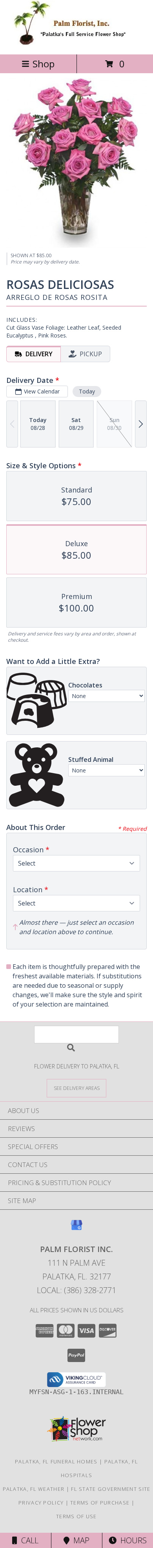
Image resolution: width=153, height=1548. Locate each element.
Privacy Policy (41, 1502)
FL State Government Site (110, 1488)
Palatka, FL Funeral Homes (56, 1461)
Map (79, 1540)
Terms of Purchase (99, 1502)
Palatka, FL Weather (34, 1488)
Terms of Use (76, 1516)
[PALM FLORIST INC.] (76, 43)
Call (27, 1540)
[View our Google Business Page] (76, 1228)
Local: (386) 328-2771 (76, 1290)
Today (87, 391)
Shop (44, 63)
